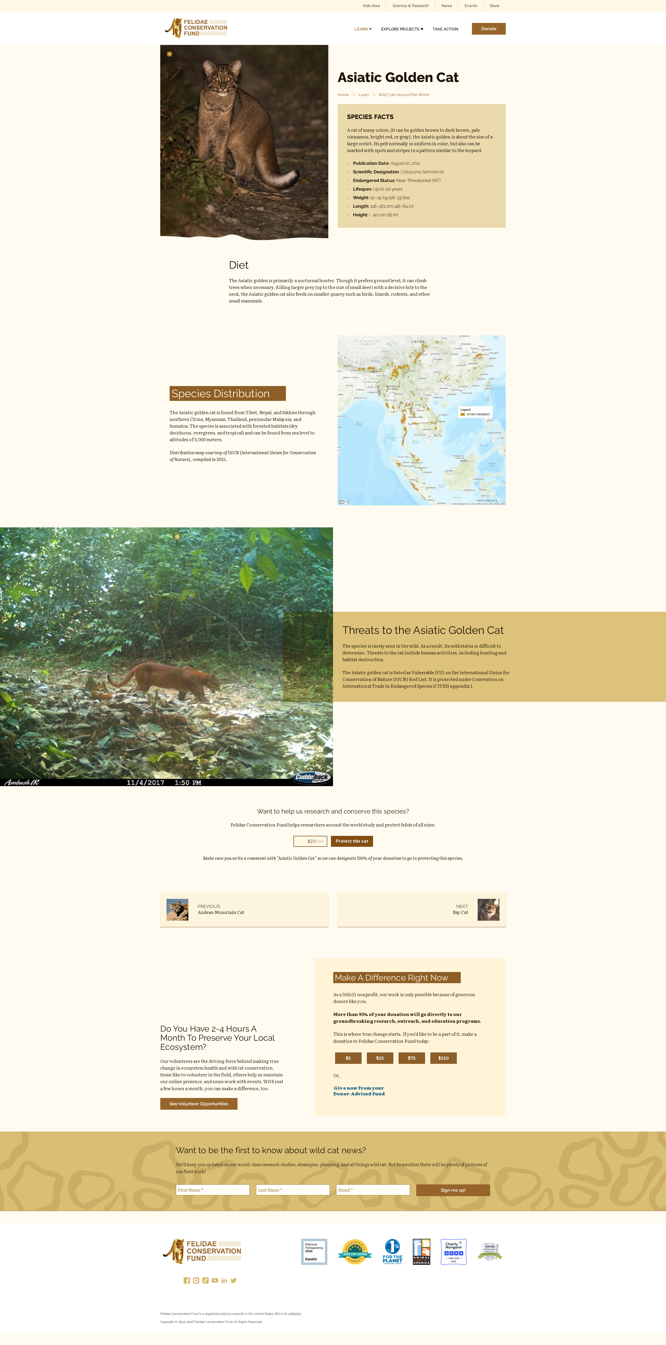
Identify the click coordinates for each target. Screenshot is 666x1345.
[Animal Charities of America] (421, 1253)
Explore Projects (400, 29)
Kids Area (371, 5)
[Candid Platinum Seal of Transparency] (314, 1253)
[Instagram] (196, 1281)
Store (494, 5)
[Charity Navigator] (453, 1253)
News (446, 5)
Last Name (270, 1189)
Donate (488, 28)
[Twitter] (233, 1281)
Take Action (445, 29)
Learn (361, 29)
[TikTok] (205, 1281)
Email (345, 1189)
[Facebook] (186, 1281)
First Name (190, 1189)
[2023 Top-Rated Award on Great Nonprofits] (355, 1253)
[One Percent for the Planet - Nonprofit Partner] (392, 1253)
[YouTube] (215, 1281)
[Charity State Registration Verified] (490, 1253)
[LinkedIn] (224, 1281)
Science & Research (411, 5)
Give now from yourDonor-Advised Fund (359, 1090)
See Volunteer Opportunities (199, 1103)
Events (471, 5)
